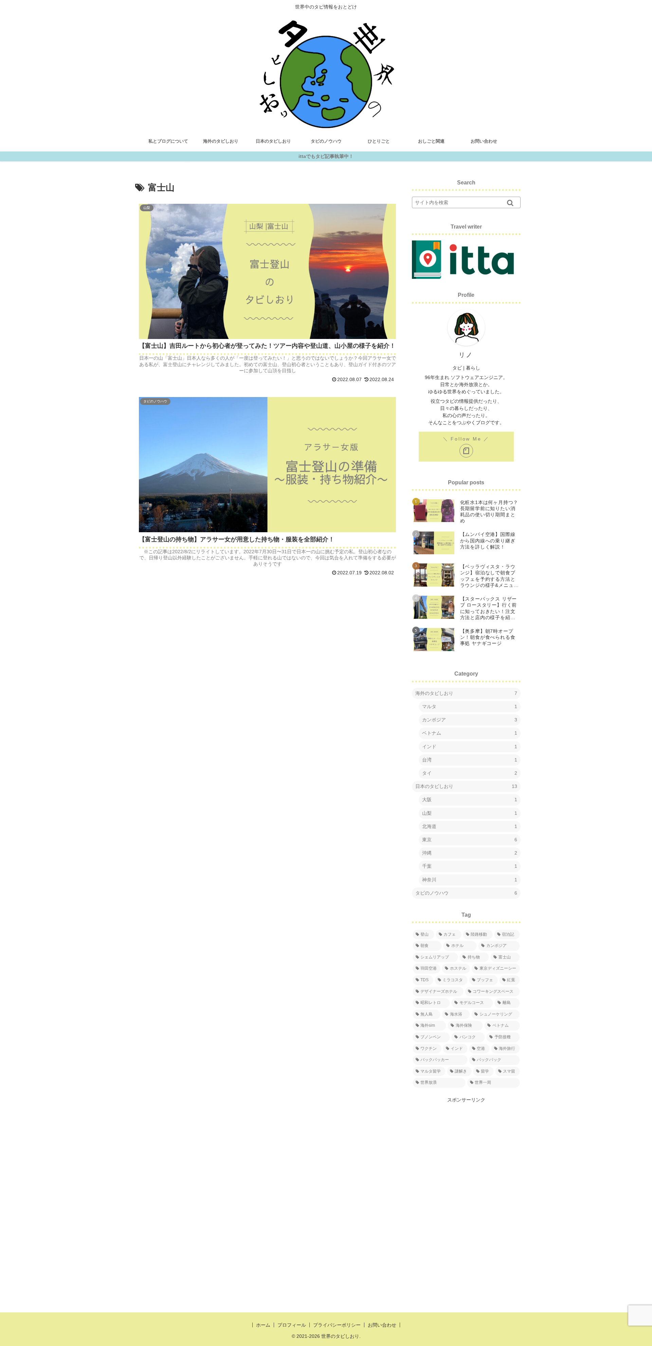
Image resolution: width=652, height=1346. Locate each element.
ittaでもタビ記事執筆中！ (326, 156)
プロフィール (291, 1325)
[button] (510, 202)
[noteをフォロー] (466, 450)
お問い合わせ (382, 1325)
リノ (466, 354)
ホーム (263, 1325)
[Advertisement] (466, 1146)
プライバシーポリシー (337, 1325)
